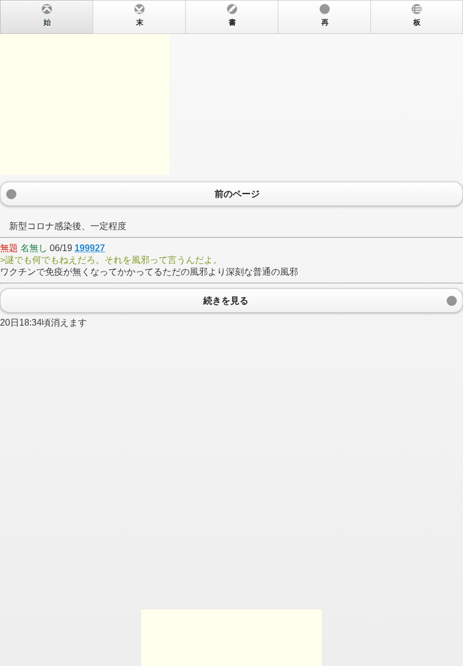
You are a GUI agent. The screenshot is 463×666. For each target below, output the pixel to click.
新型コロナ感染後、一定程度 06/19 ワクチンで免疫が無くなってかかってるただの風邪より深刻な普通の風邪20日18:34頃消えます (210, 173)
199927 (90, 248)
